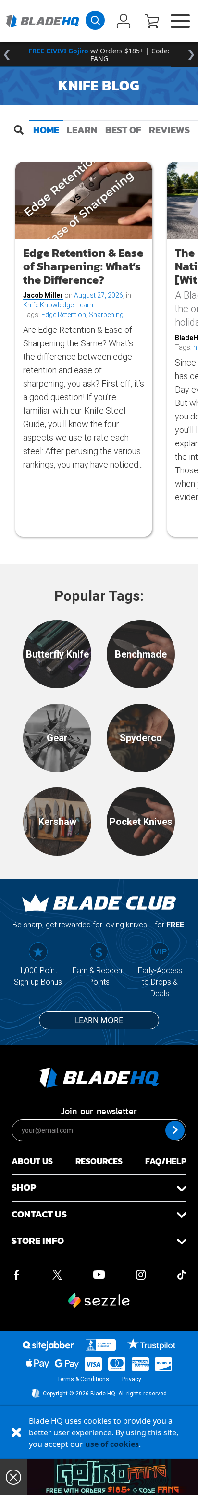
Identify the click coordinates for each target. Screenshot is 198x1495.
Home (46, 130)
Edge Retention (63, 314)
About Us (32, 1160)
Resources (99, 1160)
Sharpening (106, 314)
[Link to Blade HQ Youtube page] (98, 1273)
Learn (82, 130)
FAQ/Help (165, 1160)
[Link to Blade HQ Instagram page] (141, 1273)
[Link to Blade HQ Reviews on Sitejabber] (48, 1346)
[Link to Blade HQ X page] (57, 1273)
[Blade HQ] (42, 21)
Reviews (169, 130)
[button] (152, 22)
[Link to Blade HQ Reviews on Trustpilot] (151, 1344)
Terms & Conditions (83, 1379)
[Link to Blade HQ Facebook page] (16, 1273)
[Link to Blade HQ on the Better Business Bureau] (101, 1345)
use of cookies (112, 1444)
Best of (123, 130)
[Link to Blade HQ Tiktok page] (181, 1273)
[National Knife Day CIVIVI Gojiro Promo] (112, 1477)
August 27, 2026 (98, 295)
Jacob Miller (43, 295)
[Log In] (123, 22)
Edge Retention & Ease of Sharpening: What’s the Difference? (83, 266)
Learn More (99, 1020)
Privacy (131, 1379)
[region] (99, 54)
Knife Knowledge (48, 305)
